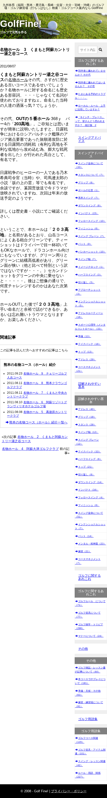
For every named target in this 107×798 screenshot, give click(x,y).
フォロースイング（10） (92, 221)
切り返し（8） (86, 474)
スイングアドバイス (89, 139)
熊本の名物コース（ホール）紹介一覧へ (38, 422)
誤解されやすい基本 (89, 385)
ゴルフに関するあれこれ (89, 577)
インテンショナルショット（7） (90, 526)
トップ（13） (86, 351)
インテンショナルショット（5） (90, 303)
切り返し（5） (86, 282)
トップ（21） (86, 466)
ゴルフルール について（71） (90, 603)
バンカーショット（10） (92, 251)
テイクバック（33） (89, 451)
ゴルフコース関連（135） (86, 740)
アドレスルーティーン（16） (89, 315)
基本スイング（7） (89, 197)
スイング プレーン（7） (91, 236)
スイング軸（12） (88, 432)
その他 (83, 649)
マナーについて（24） (91, 636)
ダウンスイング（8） (90, 205)
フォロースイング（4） (91, 497)
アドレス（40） (87, 409)
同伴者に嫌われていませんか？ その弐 (90, 72)
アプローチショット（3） (88, 291)
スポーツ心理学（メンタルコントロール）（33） (90, 326)
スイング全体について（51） (89, 515)
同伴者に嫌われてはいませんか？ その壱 (90, 84)
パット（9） (85, 244)
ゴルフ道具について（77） (88, 614)
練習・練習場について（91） (89, 704)
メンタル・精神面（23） (92, 543)
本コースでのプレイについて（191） (90, 681)
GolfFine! (21, 23)
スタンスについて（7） (91, 174)
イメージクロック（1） (91, 267)
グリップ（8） (86, 182)
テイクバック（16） (89, 344)
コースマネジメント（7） (88, 561)
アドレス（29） (87, 359)
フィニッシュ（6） (89, 228)
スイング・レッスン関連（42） (90, 763)
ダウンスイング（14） (91, 482)
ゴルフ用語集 (88, 719)
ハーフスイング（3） (90, 274)
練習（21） (84, 551)
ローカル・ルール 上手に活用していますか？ (90, 107)
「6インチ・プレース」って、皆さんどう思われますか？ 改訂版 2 (90, 121)
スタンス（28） (87, 424)
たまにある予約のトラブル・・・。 (90, 96)
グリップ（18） (87, 416)
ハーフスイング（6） (90, 459)
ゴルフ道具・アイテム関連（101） (90, 751)
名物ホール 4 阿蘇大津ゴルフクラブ (30, 449)
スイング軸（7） (87, 259)
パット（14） (86, 536)
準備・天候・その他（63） (88, 692)
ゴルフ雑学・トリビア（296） (89, 626)
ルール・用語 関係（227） (88, 775)
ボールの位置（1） (89, 190)
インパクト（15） (88, 213)
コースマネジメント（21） (88, 369)
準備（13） (84, 336)
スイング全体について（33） (89, 165)
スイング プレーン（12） (87, 441)
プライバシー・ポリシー (69, 791)
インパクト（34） (88, 489)
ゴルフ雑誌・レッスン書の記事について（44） (90, 669)
